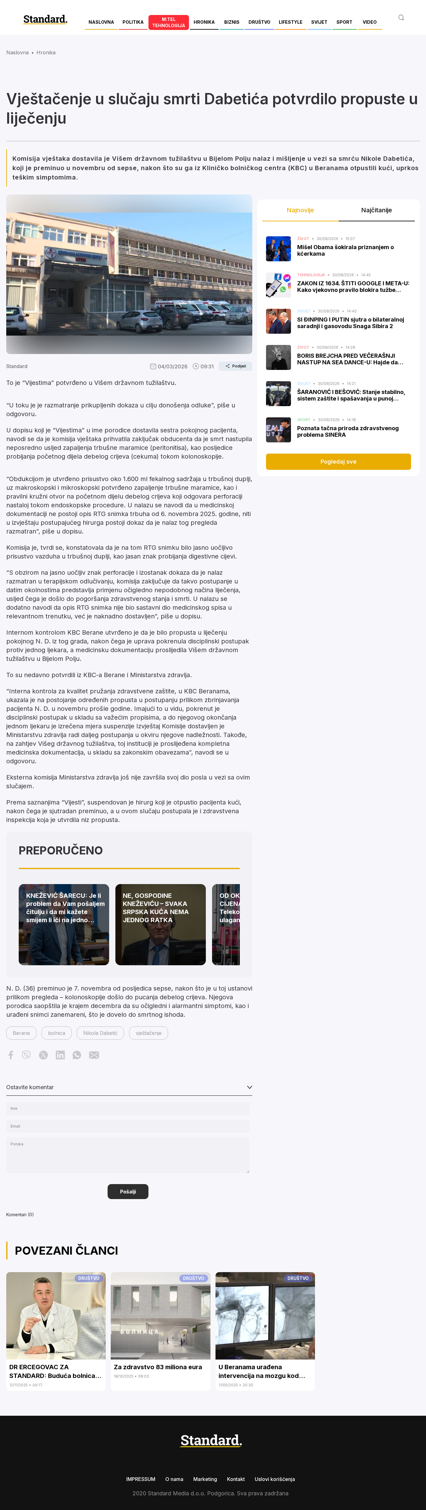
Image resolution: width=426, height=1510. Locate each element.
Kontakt (236, 1479)
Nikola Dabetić (100, 1033)
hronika (46, 52)
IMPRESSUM (140, 1479)
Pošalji (128, 1191)
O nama (174, 1479)
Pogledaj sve (338, 461)
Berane (21, 1033)
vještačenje (149, 1033)
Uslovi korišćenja (275, 1479)
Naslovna (17, 52)
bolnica (56, 1033)
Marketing (205, 1479)
